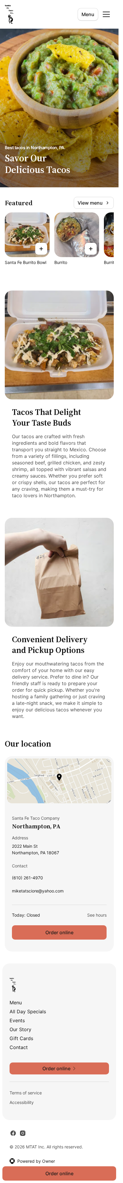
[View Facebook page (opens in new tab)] (13, 1133)
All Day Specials (28, 1011)
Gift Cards (21, 1038)
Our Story (20, 1029)
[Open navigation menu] (106, 14)
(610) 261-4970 (27, 879)
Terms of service (26, 1092)
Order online (59, 932)
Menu (88, 14)
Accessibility (22, 1102)
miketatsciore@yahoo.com (38, 892)
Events (17, 1020)
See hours (97, 915)
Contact (19, 1047)
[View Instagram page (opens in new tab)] (22, 1133)
